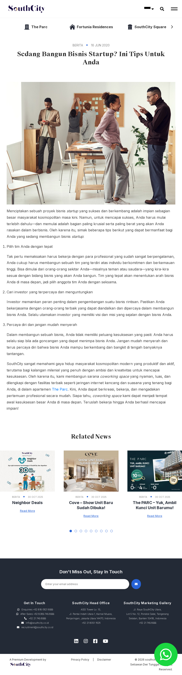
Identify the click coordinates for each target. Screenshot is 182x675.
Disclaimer (104, 659)
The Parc (60, 389)
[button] (70, 531)
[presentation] (172, 27)
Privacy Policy (80, 659)
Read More (27, 510)
